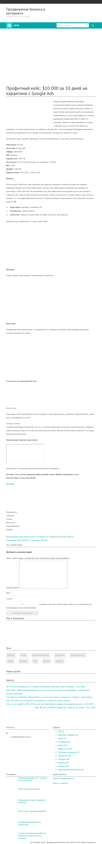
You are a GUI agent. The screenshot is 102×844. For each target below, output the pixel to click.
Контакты (15, 81)
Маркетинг (20, 54)
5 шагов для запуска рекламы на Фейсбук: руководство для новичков (32, 835)
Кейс (35, 661)
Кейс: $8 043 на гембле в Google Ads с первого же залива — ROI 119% (65, 707)
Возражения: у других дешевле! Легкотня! (31, 801)
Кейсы (13, 71)
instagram (59, 661)
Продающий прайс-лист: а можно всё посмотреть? (32, 779)
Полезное (15, 78)
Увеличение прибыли (41, 655)
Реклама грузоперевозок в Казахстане (29, 823)
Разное (19, 61)
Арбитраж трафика (68, 735)
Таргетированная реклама (27, 67)
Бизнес (19, 43)
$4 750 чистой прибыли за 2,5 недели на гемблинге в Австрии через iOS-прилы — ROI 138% (45, 686)
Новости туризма (60, 783)
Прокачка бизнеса (78, 655)
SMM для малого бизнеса (29, 789)
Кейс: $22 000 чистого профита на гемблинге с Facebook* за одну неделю (38, 700)
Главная (15, 24)
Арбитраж (20, 40)
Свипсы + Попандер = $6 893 (27, 540)
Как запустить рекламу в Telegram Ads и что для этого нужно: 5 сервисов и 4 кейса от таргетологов (49, 697)
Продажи (20, 47)
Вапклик (46, 661)
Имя (8, 593)
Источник (10, 484)
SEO (18, 50)
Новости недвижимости (63, 778)
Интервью (20, 64)
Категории (15, 36)
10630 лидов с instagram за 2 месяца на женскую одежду (39, 536)
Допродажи (59, 655)
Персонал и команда (25, 57)
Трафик (10, 661)
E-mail (9, 599)
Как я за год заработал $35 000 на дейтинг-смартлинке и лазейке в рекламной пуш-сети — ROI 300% (50, 704)
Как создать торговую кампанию (32, 811)
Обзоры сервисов (18, 74)
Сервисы (63, 766)
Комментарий (12, 587)
